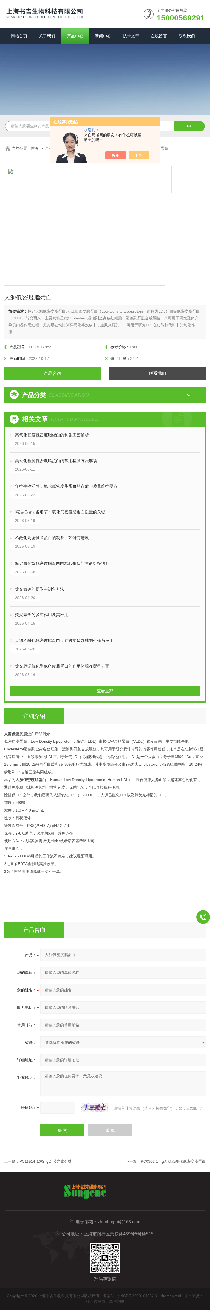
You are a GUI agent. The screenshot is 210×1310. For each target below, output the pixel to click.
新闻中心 (103, 36)
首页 (35, 148)
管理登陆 (116, 1301)
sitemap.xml (170, 1296)
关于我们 (47, 36)
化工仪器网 (95, 1301)
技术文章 (131, 36)
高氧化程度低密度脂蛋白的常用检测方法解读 (56, 460)
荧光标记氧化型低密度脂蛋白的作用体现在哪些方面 (62, 666)
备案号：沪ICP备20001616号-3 (130, 1296)
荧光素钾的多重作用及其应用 (41, 614)
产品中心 (75, 36)
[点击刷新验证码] (94, 1107)
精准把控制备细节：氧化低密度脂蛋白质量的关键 (60, 512)
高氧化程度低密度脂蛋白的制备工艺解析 (52, 435)
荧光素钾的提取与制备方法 (39, 589)
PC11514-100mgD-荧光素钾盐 (45, 1161)
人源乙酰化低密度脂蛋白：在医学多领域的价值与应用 (64, 640)
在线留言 (159, 36)
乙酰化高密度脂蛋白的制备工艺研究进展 (52, 537)
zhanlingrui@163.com (119, 1222)
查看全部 (105, 691)
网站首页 (19, 36)
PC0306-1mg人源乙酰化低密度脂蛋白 (173, 1161)
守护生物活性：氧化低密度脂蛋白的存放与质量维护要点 (66, 486)
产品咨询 (52, 373)
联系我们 (187, 36)
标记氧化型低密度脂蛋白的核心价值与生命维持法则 (62, 563)
